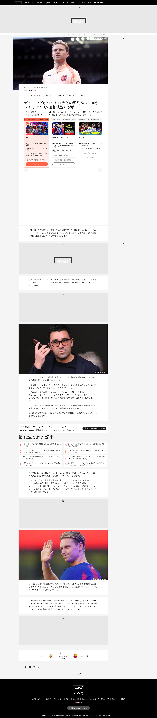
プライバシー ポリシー (62, 699)
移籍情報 (40, 3)
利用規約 (48, 699)
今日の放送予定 (56, 3)
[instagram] (82, 693)
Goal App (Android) (89, 699)
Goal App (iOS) (103, 699)
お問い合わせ (37, 699)
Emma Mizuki (28, 88)
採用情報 (76, 699)
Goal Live (115, 699)
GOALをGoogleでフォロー (96, 428)
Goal (52, 715)
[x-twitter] (74, 693)
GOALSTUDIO (99, 3)
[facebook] (78, 693)
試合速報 (47, 3)
